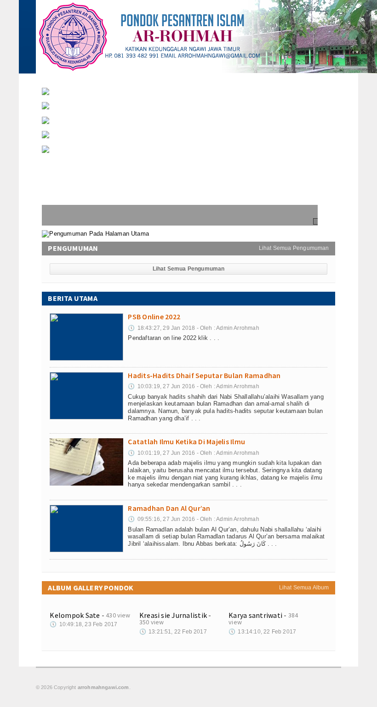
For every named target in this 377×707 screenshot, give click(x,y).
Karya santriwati (255, 615)
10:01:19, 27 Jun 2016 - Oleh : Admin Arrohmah (193, 453)
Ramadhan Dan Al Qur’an (76, 141)
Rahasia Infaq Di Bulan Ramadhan (89, 156)
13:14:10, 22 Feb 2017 (262, 631)
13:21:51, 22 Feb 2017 (173, 631)
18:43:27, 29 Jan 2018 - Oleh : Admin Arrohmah (193, 328)
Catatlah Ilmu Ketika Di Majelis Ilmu (91, 127)
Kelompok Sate (75, 615)
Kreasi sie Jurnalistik (173, 615)
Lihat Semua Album (304, 587)
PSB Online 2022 (65, 98)
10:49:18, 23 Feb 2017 (83, 624)
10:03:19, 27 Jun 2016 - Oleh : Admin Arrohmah (193, 386)
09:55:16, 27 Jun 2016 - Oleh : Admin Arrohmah (193, 519)
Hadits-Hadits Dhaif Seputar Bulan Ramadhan (104, 112)
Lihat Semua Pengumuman (294, 248)
